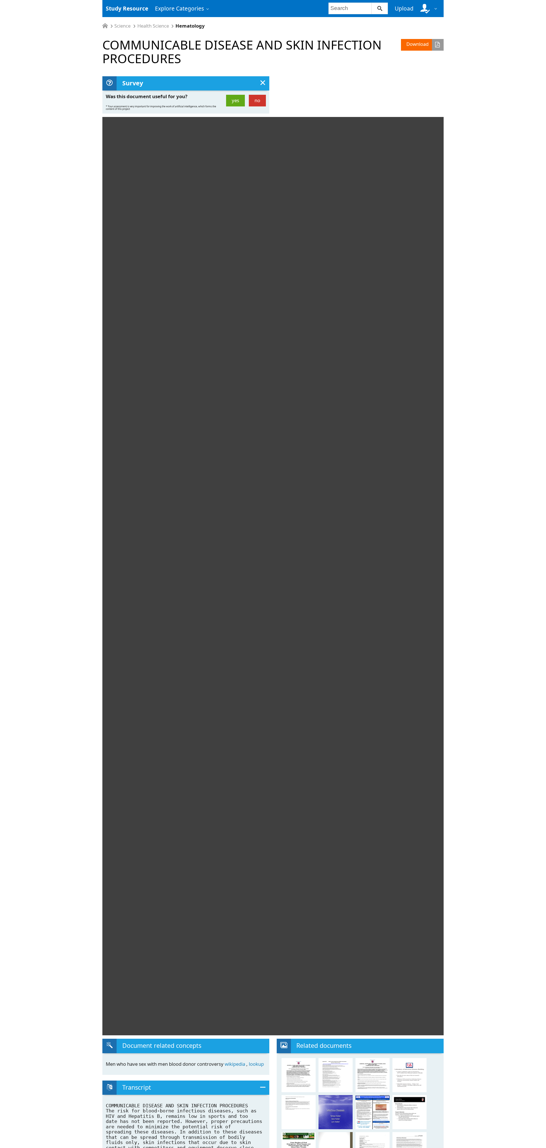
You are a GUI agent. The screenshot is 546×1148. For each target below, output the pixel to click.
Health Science (153, 26)
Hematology (190, 26)
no (257, 100)
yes (235, 100)
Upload (404, 8)
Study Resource (127, 8)
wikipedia (235, 1064)
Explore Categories (179, 8)
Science (122, 26)
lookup (256, 1064)
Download (417, 44)
